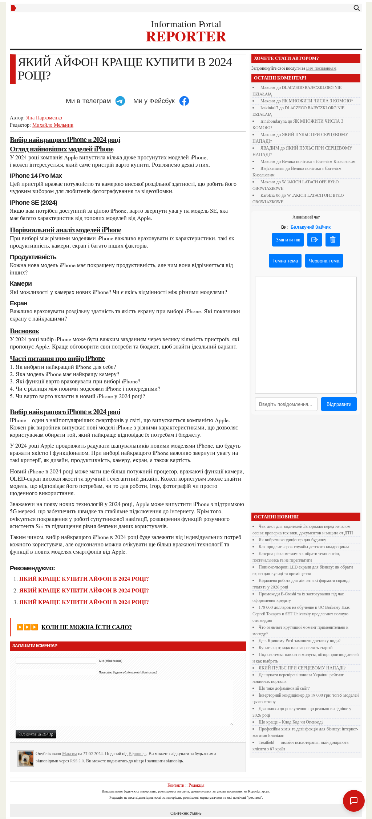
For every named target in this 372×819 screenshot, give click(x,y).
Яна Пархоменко (44, 117)
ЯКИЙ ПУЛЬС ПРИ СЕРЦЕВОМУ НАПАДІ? (302, 668)
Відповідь (137, 753)
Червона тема (324, 261)
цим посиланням (321, 68)
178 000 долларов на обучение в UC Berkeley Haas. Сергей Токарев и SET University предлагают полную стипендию (301, 613)
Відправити (339, 404)
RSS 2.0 (77, 760)
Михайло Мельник (52, 124)
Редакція (197, 785)
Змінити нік (288, 240)
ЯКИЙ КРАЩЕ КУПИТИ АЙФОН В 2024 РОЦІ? (84, 578)
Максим (69, 753)
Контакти (175, 785)
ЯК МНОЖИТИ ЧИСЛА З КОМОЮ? (317, 100)
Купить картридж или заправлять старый (295, 647)
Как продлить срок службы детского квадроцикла (304, 546)
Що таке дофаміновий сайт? (284, 688)
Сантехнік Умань (186, 813)
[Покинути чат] (314, 239)
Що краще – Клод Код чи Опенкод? (291, 722)
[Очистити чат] (333, 239)
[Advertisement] (305, 465)
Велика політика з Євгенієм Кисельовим (319, 161)
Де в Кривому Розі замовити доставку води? (299, 640)
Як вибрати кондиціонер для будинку (292, 539)
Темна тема (285, 261)
